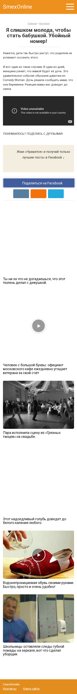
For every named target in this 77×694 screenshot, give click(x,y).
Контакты (9, 688)
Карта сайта (31, 688)
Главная (32, 23)
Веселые (44, 23)
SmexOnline (17, 7)
